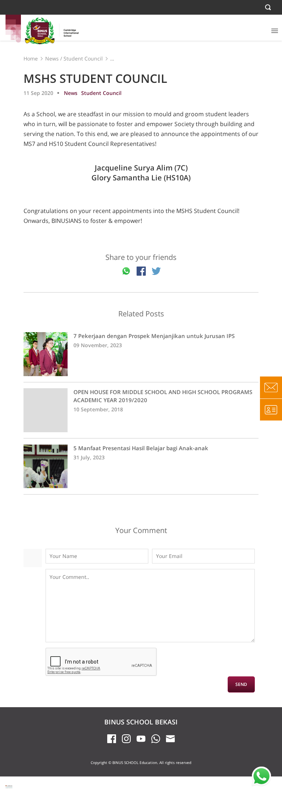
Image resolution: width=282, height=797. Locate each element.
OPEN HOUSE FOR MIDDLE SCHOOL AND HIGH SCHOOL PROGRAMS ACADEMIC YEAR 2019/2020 (141, 410)
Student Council (83, 58)
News (52, 58)
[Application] (271, 409)
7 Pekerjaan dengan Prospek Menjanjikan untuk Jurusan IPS (141, 354)
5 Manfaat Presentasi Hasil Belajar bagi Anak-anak (141, 466)
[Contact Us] (271, 388)
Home (31, 58)
